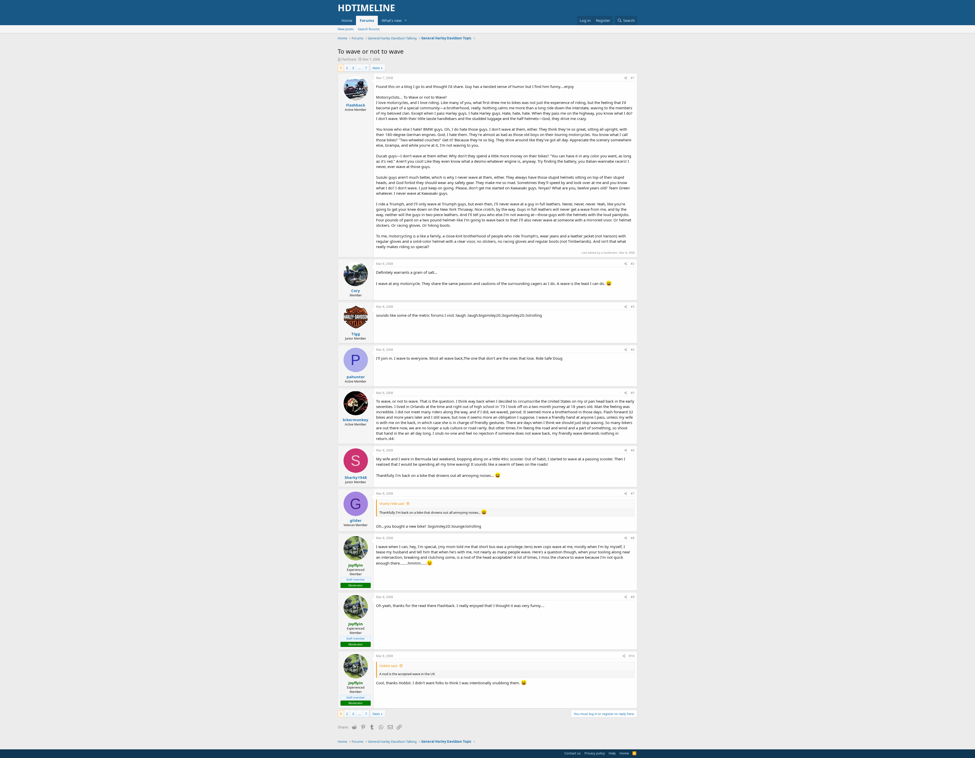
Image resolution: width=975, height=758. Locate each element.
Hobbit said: (388, 665)
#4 (633, 349)
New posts (346, 29)
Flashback (348, 59)
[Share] (626, 78)
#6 (633, 450)
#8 (633, 538)
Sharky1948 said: (391, 503)
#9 (633, 597)
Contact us (572, 753)
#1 (633, 78)
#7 (633, 493)
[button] (405, 20)
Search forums (369, 29)
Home (347, 20)
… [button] (359, 68)
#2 (633, 264)
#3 (633, 307)
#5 (633, 393)
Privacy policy (594, 753)
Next (376, 68)
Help (612, 753)
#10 (632, 656)
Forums (367, 20)
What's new (392, 20)
